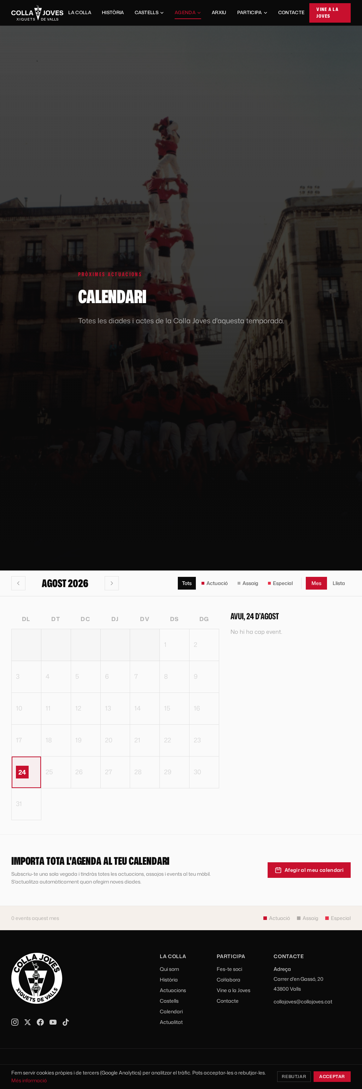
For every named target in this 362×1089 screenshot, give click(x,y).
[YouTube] (53, 1022)
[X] (27, 1022)
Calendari (171, 1011)
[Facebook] (40, 1022)
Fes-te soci (229, 969)
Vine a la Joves (327, 12)
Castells (147, 12)
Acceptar (332, 1076)
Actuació (217, 583)
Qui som (169, 969)
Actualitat (171, 1022)
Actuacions (173, 990)
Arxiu (219, 12)
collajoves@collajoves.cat (303, 1001)
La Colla (79, 12)
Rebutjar (294, 1076)
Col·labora (228, 979)
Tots (187, 583)
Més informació (29, 1080)
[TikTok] (65, 1022)
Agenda (185, 12)
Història (113, 12)
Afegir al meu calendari (314, 870)
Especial (283, 583)
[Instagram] (14, 1022)
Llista (339, 583)
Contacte (291, 12)
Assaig (250, 583)
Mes (316, 583)
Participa (249, 12)
